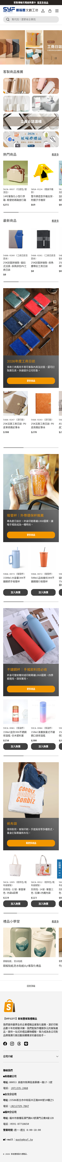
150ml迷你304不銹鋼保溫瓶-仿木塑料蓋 (15, 734)
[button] (49, 10)
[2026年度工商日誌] (31, 322)
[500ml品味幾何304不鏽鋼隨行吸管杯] (43, 557)
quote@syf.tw (24, 1139)
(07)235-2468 (19, 1088)
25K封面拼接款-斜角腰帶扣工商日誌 (42, 264)
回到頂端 (31, 986)
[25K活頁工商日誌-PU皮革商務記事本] (15, 403)
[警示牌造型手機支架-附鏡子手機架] (43, 173)
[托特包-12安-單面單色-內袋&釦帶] (15, 865)
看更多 (55, 154)
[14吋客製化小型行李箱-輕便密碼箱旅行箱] (15, 173)
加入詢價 (15, 592)
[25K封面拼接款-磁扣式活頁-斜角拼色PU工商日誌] (15, 239)
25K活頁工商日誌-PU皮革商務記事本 (14, 425)
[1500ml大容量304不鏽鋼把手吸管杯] (15, 557)
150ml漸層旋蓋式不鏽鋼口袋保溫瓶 (43, 734)
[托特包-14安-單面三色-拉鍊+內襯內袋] (43, 865)
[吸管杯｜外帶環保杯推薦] (31, 482)
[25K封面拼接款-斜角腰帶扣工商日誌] (43, 239)
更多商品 (31, 381)
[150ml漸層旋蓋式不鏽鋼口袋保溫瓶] (43, 711)
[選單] (56, 10)
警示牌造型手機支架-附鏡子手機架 (42, 198)
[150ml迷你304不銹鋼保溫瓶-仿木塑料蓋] (15, 711)
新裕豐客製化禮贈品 (19, 1154)
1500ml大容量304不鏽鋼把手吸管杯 (14, 579)
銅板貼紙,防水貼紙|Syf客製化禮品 (22, 966)
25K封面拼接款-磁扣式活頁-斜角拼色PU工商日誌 (15, 266)
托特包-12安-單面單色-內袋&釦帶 (14, 891)
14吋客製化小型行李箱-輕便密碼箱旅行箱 (14, 198)
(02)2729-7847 (19, 1106)
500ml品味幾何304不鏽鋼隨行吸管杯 (42, 579)
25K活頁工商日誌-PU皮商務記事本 (42, 425)
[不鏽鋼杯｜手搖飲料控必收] (31, 636)
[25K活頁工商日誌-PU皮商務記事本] (43, 403)
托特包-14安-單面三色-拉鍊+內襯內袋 (42, 891)
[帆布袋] (31, 790)
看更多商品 (31, 843)
